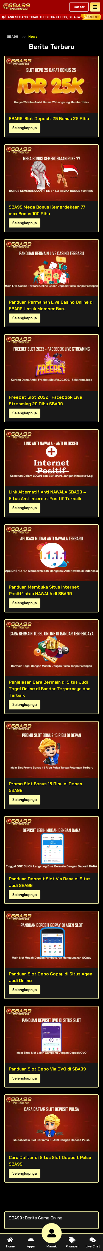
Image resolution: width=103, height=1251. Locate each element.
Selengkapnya (24, 128)
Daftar (79, 7)
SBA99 (12, 36)
